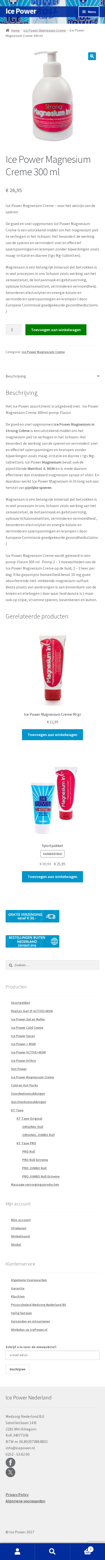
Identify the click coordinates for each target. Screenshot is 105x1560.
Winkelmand (20, 1236)
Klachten (18, 1296)
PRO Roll (28, 1151)
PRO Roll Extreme (35, 1160)
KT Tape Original (29, 1118)
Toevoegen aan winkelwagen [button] (52, 734)
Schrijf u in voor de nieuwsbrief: (31, 1347)
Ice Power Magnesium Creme (44, 30)
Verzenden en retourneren (30, 1321)
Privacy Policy (17, 1494)
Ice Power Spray (23, 1036)
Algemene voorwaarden (25, 1500)
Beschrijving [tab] (16, 376)
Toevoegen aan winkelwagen (56, 329)
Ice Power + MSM (23, 1044)
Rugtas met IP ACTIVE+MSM (32, 1011)
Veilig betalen (21, 1313)
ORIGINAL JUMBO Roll (38, 1135)
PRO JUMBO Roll (34, 1168)
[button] (92, 56)
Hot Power (19, 1069)
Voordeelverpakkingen (28, 1093)
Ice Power (21, 11)
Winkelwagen (81, 1547)
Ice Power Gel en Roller (28, 1019)
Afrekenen (18, 1228)
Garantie (17, 1288)
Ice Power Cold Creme (27, 1027)
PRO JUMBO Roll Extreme (41, 1176)
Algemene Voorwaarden (29, 1280)
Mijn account (21, 1220)
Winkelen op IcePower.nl (29, 1329)
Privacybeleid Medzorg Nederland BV (38, 1304)
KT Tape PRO (26, 1143)
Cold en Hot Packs (24, 1085)
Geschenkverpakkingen (28, 1102)
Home (15, 30)
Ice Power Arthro (23, 1060)
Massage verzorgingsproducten (35, 1184)
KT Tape (17, 1110)
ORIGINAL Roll (32, 1127)
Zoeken (52, 1551)
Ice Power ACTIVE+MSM (28, 1052)
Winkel (16, 1244)
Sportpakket (20, 1002)
